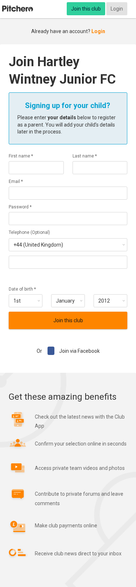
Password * (20, 206)
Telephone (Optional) (29, 232)
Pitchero (17, 8)
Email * (16, 181)
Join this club (86, 9)
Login (117, 9)
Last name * (85, 156)
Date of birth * (22, 289)
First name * (21, 156)
